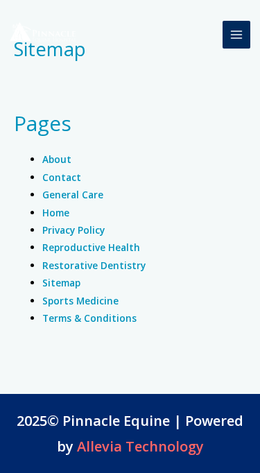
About (56, 159)
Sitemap (61, 282)
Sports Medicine (80, 300)
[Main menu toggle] (237, 35)
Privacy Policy (73, 230)
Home (55, 212)
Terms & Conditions (89, 318)
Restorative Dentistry (94, 265)
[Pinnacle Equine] (44, 34)
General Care (72, 194)
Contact (61, 177)
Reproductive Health (91, 247)
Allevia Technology (140, 446)
